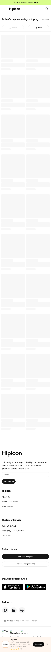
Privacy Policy (7, 506)
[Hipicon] (14, 9)
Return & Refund (9, 526)
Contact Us (6, 535)
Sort (40, 28)
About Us (6, 497)
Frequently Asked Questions (13, 531)
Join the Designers (25, 556)
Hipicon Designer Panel (25, 564)
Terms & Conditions (10, 502)
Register (7, 481)
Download (38, 644)
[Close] (47, 644)
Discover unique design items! (25, 2)
